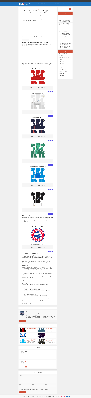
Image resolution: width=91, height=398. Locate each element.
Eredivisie (47, 329)
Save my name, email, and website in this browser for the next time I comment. (35, 389)
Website (45, 384)
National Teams (29, 329)
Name (20, 384)
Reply (26, 357)
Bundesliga (32, 9)
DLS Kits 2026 (43, 3)
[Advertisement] (37, 29)
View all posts (22, 320)
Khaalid (26, 361)
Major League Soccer (30, 340)
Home (39, 3)
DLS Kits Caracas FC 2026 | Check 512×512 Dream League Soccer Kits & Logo (65, 17)
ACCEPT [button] (68, 396)
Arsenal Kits (62, 3)
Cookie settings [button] (62, 396)
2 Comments (37, 15)
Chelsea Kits (67, 3)
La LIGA (47, 334)
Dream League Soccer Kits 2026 (40, 9)
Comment (21, 375)
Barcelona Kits (50, 3)
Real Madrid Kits (56, 3)
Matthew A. (42, 15)
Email (33, 384)
